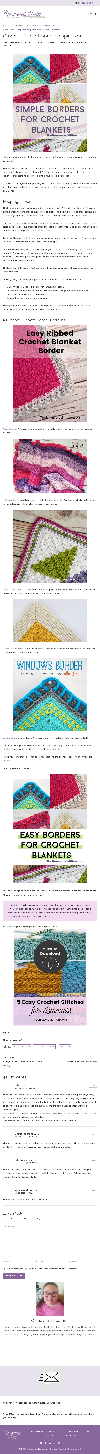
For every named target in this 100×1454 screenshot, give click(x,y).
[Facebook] (41, 1443)
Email (39, 1262)
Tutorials (55, 30)
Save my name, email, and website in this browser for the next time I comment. (42, 1269)
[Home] (4, 25)
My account (52, 1436)
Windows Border (11, 738)
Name (7, 1262)
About (87, 1432)
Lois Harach (21, 1160)
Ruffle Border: (9, 500)
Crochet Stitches (40, 30)
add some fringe (55, 745)
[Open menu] (90, 14)
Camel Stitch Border (13, 648)
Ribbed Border (10, 429)
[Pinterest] (59, 1443)
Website (73, 1262)
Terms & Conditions (69, 1432)
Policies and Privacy (42, 1432)
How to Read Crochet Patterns (81, 1059)
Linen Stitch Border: (13, 589)
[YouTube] (50, 1443)
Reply (93, 1086)
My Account (89, 3)
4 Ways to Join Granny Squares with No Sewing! (22, 1061)
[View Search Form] (95, 14)
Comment (10, 1226)
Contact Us (69, 1436)
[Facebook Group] (54, 1443)
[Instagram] (45, 1443)
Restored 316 (74, 1449)
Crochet (25, 30)
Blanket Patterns (11, 30)
